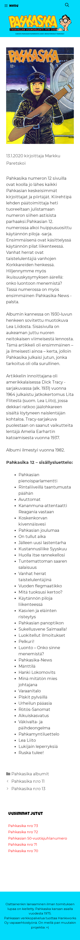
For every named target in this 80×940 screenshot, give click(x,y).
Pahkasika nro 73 (23, 826)
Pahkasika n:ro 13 (28, 788)
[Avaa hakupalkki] (67, 6)
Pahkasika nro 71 (22, 844)
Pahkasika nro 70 (23, 851)
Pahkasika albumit (30, 773)
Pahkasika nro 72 (23, 832)
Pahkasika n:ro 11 (28, 781)
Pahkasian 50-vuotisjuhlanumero (37, 838)
